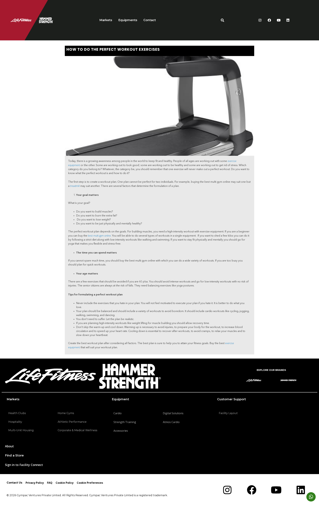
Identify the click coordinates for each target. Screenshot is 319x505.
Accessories (120, 431)
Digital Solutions (173, 413)
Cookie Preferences (90, 483)
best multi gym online (99, 235)
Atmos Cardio (171, 422)
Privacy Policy (35, 483)
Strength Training (124, 422)
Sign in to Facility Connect (24, 465)
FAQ (49, 483)
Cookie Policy (64, 483)
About (9, 446)
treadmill (75, 186)
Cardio (117, 413)
